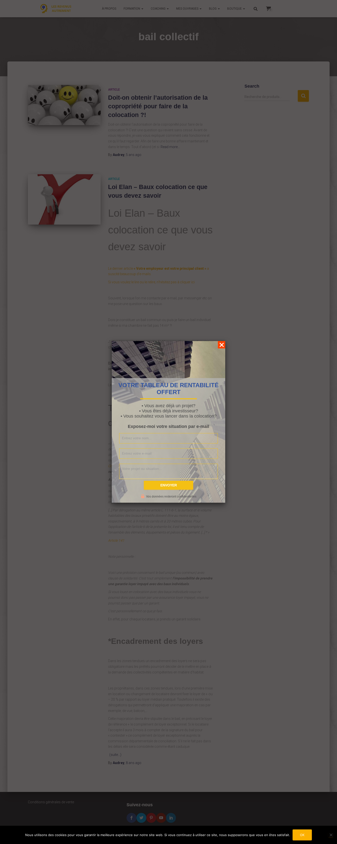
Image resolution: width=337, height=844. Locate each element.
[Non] (330, 834)
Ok (302, 835)
